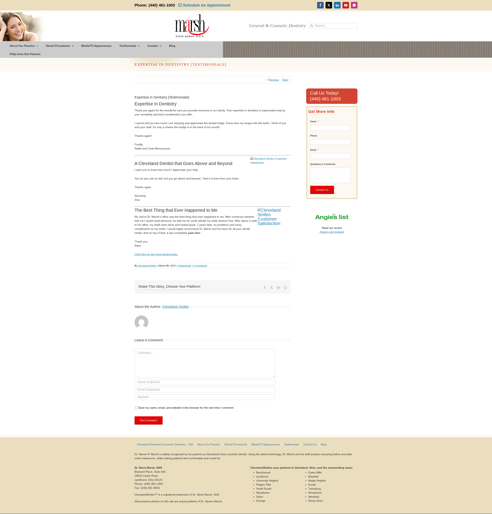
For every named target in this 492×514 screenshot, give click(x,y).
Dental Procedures (235, 444)
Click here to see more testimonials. (156, 254)
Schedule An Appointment (206, 5)
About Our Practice (208, 444)
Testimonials (184, 265)
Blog (323, 444)
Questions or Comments (322, 164)
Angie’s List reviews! (332, 231)
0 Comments (200, 265)
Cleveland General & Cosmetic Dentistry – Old (165, 444)
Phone (313, 135)
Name (314, 121)
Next (285, 79)
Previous (273, 79)
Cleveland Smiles (147, 265)
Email (314, 150)
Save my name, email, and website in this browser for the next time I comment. (186, 407)
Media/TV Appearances (265, 444)
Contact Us (310, 444)
